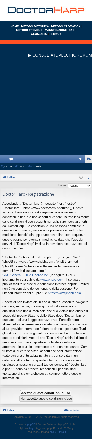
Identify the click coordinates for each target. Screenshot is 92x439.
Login (22, 166)
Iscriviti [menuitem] (89, 160)
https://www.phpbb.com (64, 293)
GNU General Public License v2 (25, 275)
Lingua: (62, 185)
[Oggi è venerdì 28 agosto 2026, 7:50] (81, 177)
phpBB (31, 424)
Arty (31, 428)
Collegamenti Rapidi (4, 160)
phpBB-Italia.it (58, 431)
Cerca (8, 166)
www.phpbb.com (52, 279)
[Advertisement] (46, 109)
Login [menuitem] (82, 160)
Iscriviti (36, 166)
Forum (12, 160)
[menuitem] (87, 177)
